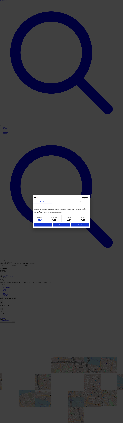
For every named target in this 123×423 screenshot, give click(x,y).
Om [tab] (80, 201)
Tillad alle (80, 224)
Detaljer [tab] (61, 201)
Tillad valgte (61, 224)
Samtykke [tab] (42, 201)
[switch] (54, 220)
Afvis (43, 224)
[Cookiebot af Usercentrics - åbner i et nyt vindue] (83, 197)
